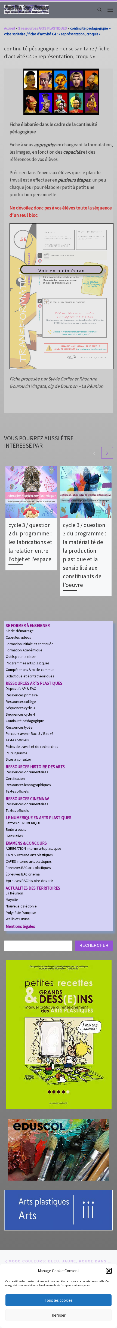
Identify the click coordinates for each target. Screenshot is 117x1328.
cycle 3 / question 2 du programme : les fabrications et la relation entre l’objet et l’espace (30, 542)
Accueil (9, 28)
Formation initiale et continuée (30, 644)
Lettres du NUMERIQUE (23, 823)
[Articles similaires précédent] (94, 453)
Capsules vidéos (18, 637)
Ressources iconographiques (28, 785)
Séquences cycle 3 (20, 708)
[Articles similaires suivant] (107, 453)
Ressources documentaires (27, 772)
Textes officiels (17, 740)
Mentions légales (20, 926)
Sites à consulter (18, 759)
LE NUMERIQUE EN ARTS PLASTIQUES (38, 817)
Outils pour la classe (21, 657)
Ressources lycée (19, 727)
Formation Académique (24, 650)
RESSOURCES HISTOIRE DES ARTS (35, 766)
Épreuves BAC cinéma (23, 874)
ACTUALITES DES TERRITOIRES (33, 888)
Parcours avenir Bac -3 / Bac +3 (30, 734)
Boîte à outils (16, 830)
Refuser (59, 1315)
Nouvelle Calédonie (21, 906)
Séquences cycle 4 (20, 714)
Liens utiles (14, 836)
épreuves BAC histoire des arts (29, 881)
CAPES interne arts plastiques (28, 862)
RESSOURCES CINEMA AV (27, 798)
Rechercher (94, 946)
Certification (15, 779)
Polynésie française (21, 913)
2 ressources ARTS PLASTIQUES (42, 28)
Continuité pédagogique (25, 721)
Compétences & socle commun (30, 670)
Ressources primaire (22, 695)
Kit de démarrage (20, 631)
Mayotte (12, 900)
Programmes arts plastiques (27, 663)
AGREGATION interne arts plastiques (33, 848)
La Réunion (14, 893)
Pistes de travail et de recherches (32, 747)
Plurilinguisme (16, 753)
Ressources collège (21, 702)
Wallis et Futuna (18, 919)
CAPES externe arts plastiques (29, 855)
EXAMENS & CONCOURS (26, 843)
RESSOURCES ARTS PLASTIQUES (34, 683)
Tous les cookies (59, 1300)
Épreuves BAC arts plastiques (28, 868)
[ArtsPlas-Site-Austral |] (26, 9)
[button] (109, 1271)
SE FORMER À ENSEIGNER (28, 625)
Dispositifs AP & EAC (21, 689)
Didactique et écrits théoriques (30, 676)
